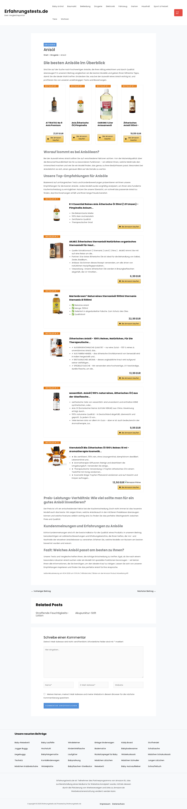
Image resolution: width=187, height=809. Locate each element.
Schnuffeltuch (154, 766)
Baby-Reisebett (22, 742)
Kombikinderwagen (50, 760)
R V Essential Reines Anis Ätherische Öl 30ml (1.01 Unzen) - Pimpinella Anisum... (104, 206)
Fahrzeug (123, 6)
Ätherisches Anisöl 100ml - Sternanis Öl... (131, 124)
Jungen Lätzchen (156, 760)
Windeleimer (74, 742)
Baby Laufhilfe (47, 742)
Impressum (105, 804)
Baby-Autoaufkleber (131, 766)
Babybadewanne (129, 748)
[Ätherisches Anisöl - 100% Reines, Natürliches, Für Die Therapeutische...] (56, 347)
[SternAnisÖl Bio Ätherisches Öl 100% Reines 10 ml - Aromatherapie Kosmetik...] (56, 456)
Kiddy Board (127, 742)
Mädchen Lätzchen (104, 760)
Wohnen (65, 19)
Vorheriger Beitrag (41, 591)
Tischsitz (19, 760)
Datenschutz (118, 804)
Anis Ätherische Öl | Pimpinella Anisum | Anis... (80, 124)
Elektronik (110, 6)
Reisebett (99, 766)
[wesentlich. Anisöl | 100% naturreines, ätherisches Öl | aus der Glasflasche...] (56, 401)
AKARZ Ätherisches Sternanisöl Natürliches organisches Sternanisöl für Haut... (102, 243)
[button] (178, 12)
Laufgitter (72, 754)
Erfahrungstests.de (26, 11)
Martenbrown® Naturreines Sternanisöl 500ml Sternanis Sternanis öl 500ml (102, 297)
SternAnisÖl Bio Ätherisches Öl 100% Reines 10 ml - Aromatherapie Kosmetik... (99, 449)
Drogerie (98, 6)
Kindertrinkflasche (76, 748)
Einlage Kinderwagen (104, 742)
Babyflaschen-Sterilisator (80, 766)
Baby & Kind (57, 6)
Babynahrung (74, 760)
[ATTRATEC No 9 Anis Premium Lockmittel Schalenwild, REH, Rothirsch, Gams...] (54, 104)
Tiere (54, 19)
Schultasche (154, 748)
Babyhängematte (49, 754)
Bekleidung (85, 6)
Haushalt (146, 6)
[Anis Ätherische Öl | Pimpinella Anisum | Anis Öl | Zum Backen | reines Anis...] (80, 104)
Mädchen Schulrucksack (159, 754)
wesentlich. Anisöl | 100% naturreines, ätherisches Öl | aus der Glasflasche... (103, 394)
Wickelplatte (47, 766)
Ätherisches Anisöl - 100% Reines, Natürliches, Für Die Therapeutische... (101, 340)
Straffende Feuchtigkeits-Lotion (52, 614)
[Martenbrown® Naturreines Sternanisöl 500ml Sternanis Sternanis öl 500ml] (56, 304)
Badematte (100, 748)
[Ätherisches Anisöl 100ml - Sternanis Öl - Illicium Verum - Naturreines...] (132, 104)
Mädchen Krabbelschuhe (26, 766)
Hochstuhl (46, 748)
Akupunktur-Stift (85, 613)
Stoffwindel (153, 742)
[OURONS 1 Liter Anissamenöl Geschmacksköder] (106, 104)
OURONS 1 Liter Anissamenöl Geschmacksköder (106, 124)
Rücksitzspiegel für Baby (106, 754)
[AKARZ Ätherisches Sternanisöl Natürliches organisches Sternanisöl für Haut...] (56, 250)
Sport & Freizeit (161, 6)
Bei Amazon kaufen (56, 138)
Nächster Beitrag (146, 591)
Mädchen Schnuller (130, 760)
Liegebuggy (20, 754)
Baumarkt (71, 6)
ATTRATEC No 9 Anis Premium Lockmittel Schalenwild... (54, 124)
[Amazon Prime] (133, 482)
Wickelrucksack (128, 754)
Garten (134, 6)
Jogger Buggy (21, 748)
